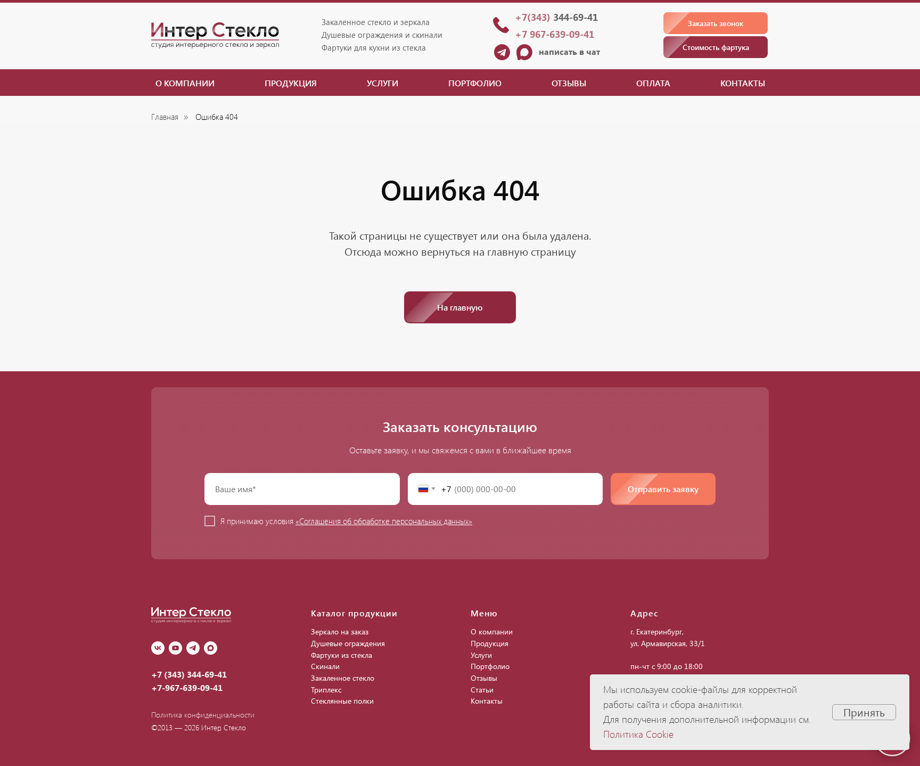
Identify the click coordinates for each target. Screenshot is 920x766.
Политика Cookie (638, 734)
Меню (484, 612)
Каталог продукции (354, 612)
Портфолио (475, 82)
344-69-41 (556, 17)
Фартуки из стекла (341, 655)
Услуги (382, 82)
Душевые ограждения (348, 643)
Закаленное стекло (342, 678)
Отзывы (569, 82)
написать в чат (569, 51)
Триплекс (326, 689)
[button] (715, 23)
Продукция (291, 82)
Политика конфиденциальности (202, 715)
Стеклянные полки (342, 701)
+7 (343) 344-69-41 (189, 674)
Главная (164, 117)
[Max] (210, 648)
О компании (185, 82)
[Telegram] (193, 648)
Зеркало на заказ (339, 631)
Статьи (482, 689)
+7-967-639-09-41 (187, 687)
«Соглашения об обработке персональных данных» (383, 521)
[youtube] (175, 648)
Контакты (742, 82)
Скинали (325, 666)
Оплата (653, 82)
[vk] (158, 648)
